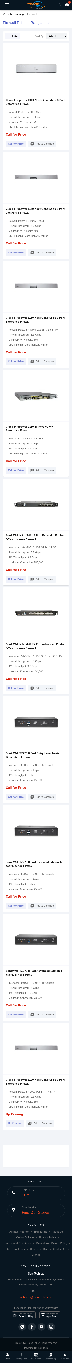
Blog (45, 1248)
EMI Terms (40, 1231)
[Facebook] (32, 1327)
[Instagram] (51, 1327)
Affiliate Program (19, 1231)
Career (34, 1248)
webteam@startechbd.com (36, 1297)
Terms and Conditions (18, 1243)
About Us (57, 1231)
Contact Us (59, 1248)
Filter (12, 36)
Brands (36, 1254)
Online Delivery (25, 1237)
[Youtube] (41, 1327)
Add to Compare (42, 144)
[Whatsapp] (22, 1327)
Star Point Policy (15, 1248)
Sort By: (39, 36)
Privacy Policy (47, 1237)
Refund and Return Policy (51, 1243)
